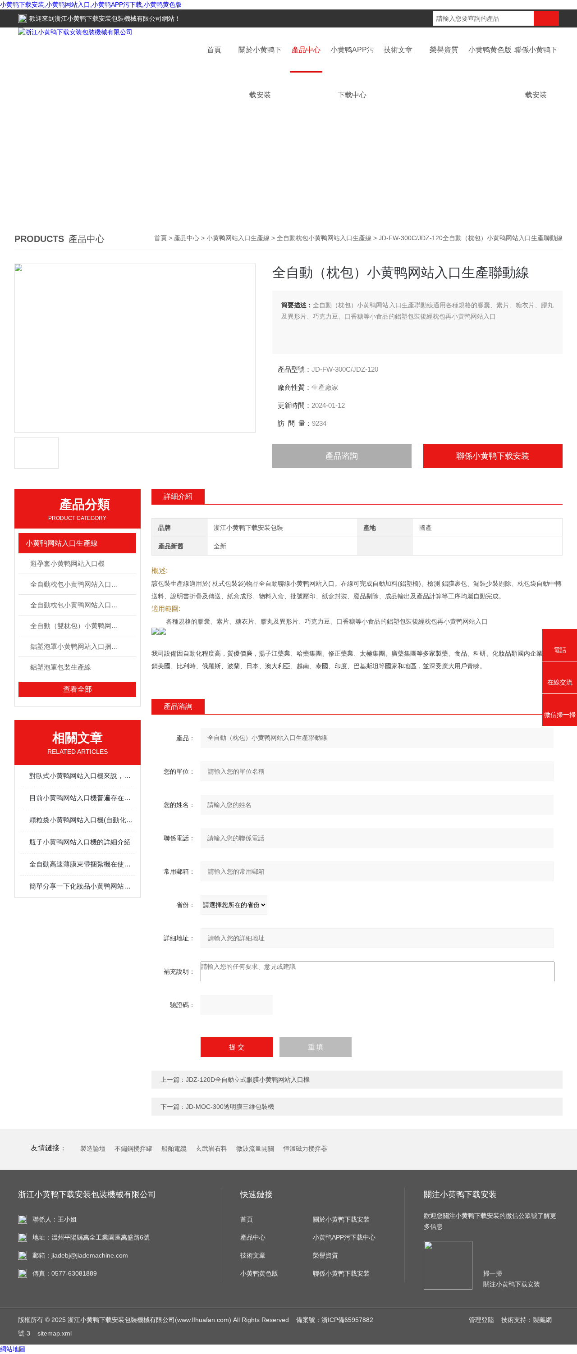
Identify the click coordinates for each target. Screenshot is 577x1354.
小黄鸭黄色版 (490, 50)
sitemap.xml (54, 1333)
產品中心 (306, 50)
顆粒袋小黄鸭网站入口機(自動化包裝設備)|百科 (82, 820)
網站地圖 (12, 1349)
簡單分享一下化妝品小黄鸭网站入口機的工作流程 (82, 886)
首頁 (214, 50)
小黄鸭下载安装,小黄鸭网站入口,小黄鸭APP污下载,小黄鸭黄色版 (91, 4)
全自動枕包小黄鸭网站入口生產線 (324, 238)
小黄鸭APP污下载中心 (344, 1237)
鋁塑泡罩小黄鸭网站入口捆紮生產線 (83, 646)
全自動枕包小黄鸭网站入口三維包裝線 (83, 584)
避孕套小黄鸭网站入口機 (67, 563)
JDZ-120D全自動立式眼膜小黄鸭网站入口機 (248, 1079)
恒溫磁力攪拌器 (305, 1148)
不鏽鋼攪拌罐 (133, 1148)
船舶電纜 (174, 1148)
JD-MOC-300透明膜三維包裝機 (230, 1106)
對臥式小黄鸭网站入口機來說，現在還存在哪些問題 (82, 776)
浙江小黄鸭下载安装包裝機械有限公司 (108, 18)
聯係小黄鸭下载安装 (492, 455)
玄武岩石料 (211, 1148)
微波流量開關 (255, 1148)
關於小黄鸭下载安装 (341, 1219)
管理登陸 (481, 1319)
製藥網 (542, 1319)
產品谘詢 (341, 455)
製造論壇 (92, 1148)
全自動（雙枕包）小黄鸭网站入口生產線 (83, 625)
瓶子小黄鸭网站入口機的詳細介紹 (80, 842)
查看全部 (77, 689)
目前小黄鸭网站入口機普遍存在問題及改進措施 (82, 798)
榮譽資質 (444, 50)
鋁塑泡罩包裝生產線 (60, 667)
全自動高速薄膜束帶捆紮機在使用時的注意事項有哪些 (82, 864)
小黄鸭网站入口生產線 (238, 238)
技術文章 (398, 50)
